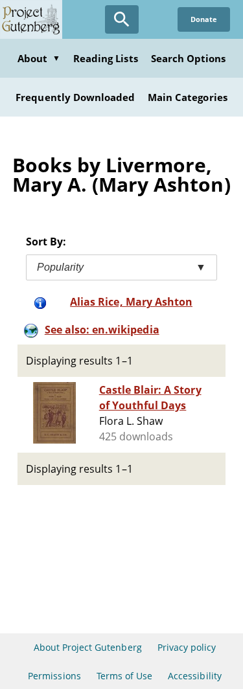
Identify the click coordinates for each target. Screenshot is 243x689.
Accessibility (195, 676)
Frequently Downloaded (75, 97)
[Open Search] (122, 19)
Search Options (188, 58)
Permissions (54, 676)
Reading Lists (105, 58)
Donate (204, 19)
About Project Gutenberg (88, 647)
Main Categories (187, 97)
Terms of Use (124, 676)
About (38, 58)
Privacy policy (186, 647)
